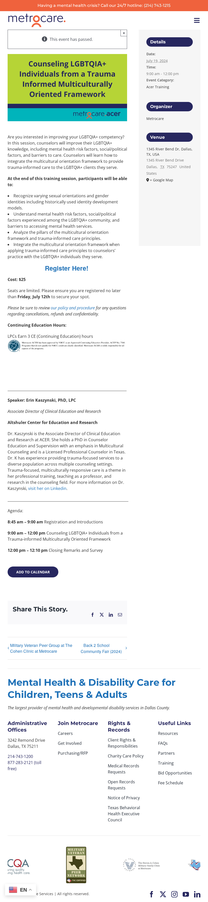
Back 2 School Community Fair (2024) (101, 648)
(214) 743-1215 (157, 5)
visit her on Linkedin (47, 488)
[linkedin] (197, 894)
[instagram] (174, 894)
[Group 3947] (36, 16)
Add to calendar (33, 572)
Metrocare (155, 118)
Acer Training (157, 86)
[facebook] (151, 894)
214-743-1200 (20, 756)
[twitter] (163, 894)
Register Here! (67, 268)
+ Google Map (161, 180)
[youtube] (186, 894)
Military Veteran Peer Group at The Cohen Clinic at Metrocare (41, 648)
